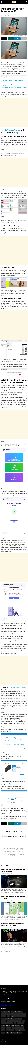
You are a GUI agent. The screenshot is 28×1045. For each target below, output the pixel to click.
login (5, 952)
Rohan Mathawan (6, 14)
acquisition (17, 1011)
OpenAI (3, 1027)
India (24, 1020)
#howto (8, 1011)
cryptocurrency (15, 1016)
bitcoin (23, 1013)
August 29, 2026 (10, 873)
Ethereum (19, 1018)
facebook (4, 1020)
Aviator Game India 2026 (7, 1005)
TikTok (3, 1032)
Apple (8, 1013)
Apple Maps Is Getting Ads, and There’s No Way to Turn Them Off (14, 84)
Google (19, 1020)
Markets (8, 1025)
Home (2, 6)
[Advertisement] (14, 112)
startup (3, 1030)
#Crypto (3, 1011)
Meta (13, 1025)
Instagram (4, 1023)
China (8, 1016)
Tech (5, 6)
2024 (12, 1011)
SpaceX (21, 1027)
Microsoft (17, 1025)
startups (8, 1030)
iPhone (18, 1023)
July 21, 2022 (15, 14)
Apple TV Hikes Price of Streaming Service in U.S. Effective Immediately (13, 81)
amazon (3, 1013)
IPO (23, 1023)
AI (22, 1011)
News (22, 1025)
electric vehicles (5, 1018)
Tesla (23, 1030)
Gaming (14, 1020)
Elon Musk (13, 1018)
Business (4, 1016)
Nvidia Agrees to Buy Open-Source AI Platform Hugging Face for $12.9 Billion (14, 88)
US (20, 1032)
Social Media (15, 1027)
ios (15, 1023)
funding (9, 1020)
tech (13, 1030)
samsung (8, 1027)
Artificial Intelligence (15, 1013)
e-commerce (22, 1016)
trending (12, 1032)
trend (7, 1032)
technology (17, 1030)
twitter (17, 1032)
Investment (10, 1023)
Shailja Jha (4, 873)
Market (3, 1025)
